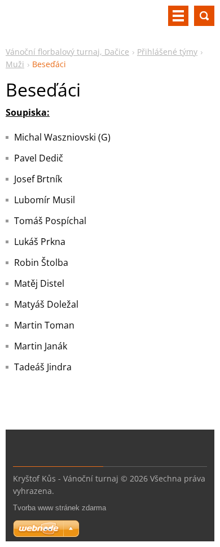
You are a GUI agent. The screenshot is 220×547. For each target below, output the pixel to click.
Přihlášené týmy (167, 51)
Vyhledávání (204, 16)
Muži (15, 64)
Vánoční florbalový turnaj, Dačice (67, 51)
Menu (178, 16)
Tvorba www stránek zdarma (59, 508)
